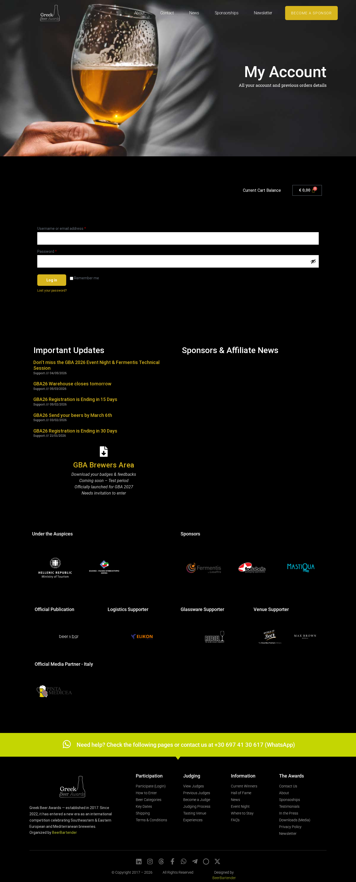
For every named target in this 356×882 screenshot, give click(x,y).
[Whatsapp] (184, 861)
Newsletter (263, 12)
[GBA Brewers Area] (104, 451)
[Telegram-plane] (195, 861)
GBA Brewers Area (103, 465)
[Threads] (161, 861)
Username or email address (68, 228)
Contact (167, 12)
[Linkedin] (139, 861)
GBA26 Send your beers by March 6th (72, 415)
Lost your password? (52, 290)
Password (54, 251)
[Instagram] (150, 861)
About (139, 12)
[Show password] (313, 261)
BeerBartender (64, 832)
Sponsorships (226, 12)
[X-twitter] (217, 861)
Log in (51, 280)
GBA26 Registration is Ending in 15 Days (75, 399)
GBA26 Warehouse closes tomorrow (72, 383)
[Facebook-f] (172, 861)
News (194, 12)
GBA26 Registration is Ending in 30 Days (75, 431)
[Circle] (206, 861)
